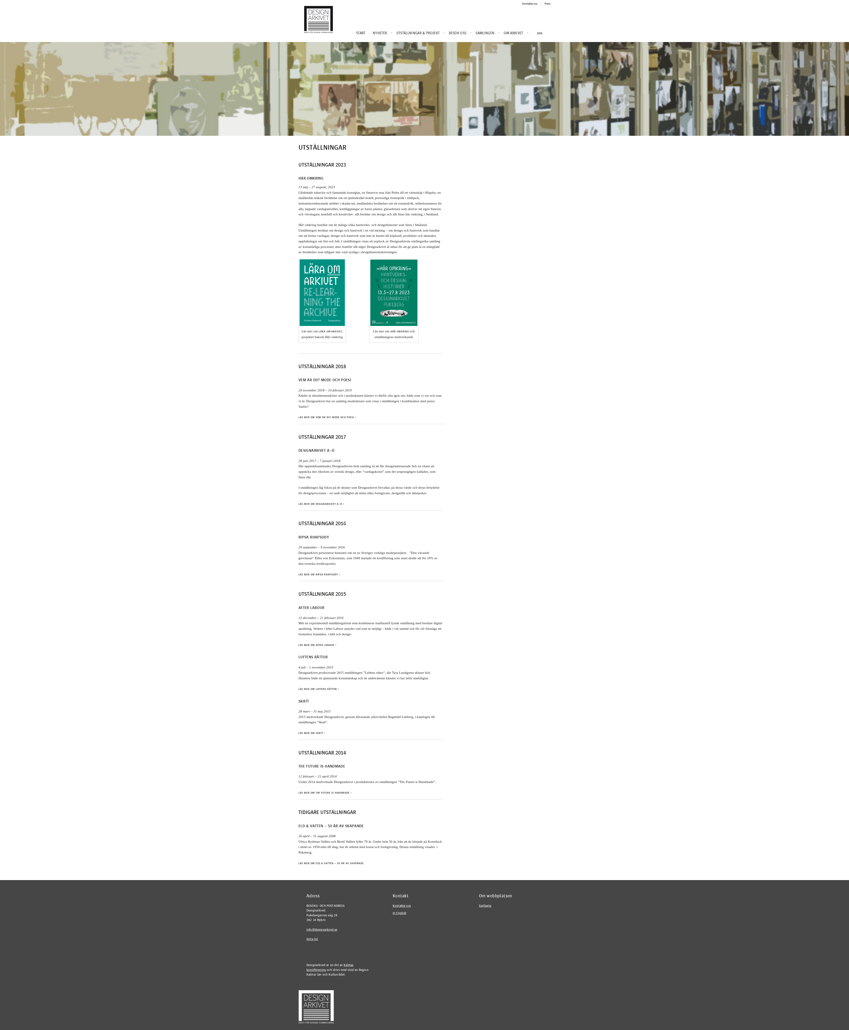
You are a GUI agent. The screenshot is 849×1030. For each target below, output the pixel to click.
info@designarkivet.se (321, 929)
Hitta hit (312, 939)
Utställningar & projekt (418, 33)
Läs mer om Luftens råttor (318, 689)
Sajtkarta (485, 905)
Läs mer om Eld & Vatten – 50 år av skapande (331, 863)
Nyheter (380, 33)
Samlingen (485, 33)
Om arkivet (513, 33)
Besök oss (457, 33)
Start (360, 33)
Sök (539, 33)
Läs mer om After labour (317, 645)
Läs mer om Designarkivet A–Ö (321, 504)
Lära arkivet (330, 331)
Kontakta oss (529, 3)
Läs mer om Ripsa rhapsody (319, 574)
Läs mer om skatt (311, 733)
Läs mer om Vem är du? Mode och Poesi (327, 417)
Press (548, 3)
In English (400, 913)
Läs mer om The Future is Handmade (325, 792)
